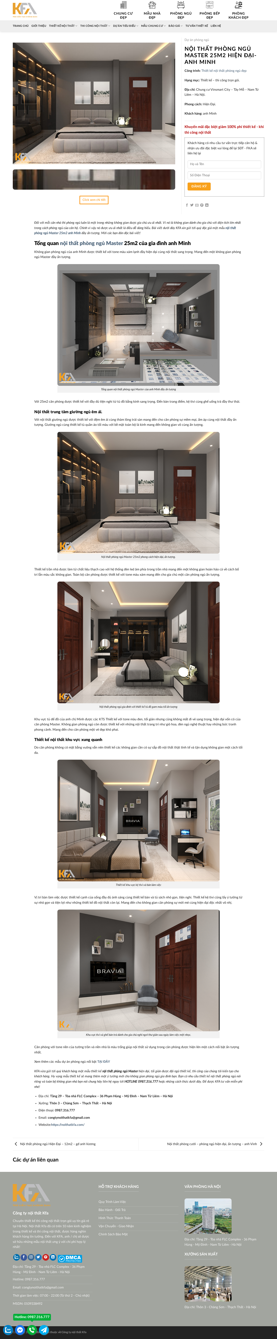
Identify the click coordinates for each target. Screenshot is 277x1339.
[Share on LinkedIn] (206, 205)
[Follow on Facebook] (23, 1257)
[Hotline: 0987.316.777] (32, 1330)
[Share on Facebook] (187, 205)
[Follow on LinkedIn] (53, 1257)
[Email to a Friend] (197, 205)
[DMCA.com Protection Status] (70, 1258)
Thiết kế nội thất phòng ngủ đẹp (224, 70)
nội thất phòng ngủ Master (91, 243)
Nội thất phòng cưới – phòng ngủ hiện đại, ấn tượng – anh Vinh (212, 1144)
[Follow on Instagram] (31, 1257)
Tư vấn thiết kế (197, 26)
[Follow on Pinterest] (45, 1257)
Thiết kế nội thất (62, 26)
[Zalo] (16, 1257)
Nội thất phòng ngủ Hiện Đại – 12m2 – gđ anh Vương (57, 1144)
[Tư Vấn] (44, 1330)
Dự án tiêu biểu (124, 26)
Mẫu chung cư (152, 26)
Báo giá (174, 26)
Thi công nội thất (93, 26)
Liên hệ (216, 26)
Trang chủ (21, 26)
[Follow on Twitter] (38, 1257)
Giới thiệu (38, 26)
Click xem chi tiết (94, 199)
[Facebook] (20, 1330)
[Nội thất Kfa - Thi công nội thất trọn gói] (25, 10)
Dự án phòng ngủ (197, 40)
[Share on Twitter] (191, 205)
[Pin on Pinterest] (201, 205)
